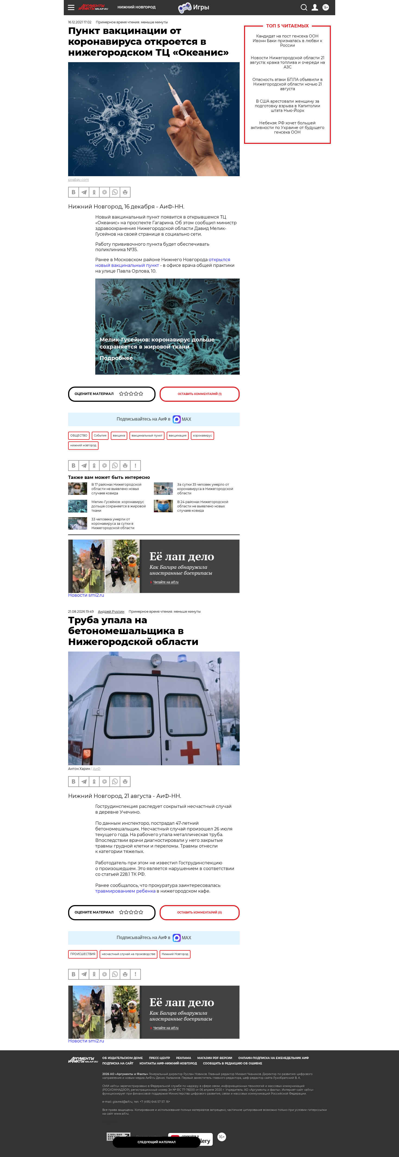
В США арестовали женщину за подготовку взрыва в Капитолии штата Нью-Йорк (287, 106)
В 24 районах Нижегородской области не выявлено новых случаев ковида (202, 506)
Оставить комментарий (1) (200, 394)
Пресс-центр (159, 1058)
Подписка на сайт (117, 1063)
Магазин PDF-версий (214, 1058)
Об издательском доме (122, 1058)
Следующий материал (157, 1142)
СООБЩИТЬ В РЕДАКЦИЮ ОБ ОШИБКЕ (232, 1063)
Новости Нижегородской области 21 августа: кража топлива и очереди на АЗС (287, 62)
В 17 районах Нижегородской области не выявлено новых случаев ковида (116, 488)
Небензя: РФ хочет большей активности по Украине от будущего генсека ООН (287, 128)
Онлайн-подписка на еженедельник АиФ (273, 1058)
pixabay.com (78, 180)
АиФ (96, 769)
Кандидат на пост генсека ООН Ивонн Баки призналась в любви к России (287, 41)
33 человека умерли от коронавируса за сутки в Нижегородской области (112, 523)
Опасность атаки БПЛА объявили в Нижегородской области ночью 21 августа (287, 84)
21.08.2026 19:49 (81, 611)
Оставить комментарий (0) (199, 912)
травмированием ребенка (125, 891)
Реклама (183, 1058)
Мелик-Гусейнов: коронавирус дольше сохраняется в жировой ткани (157, 343)
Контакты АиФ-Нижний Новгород (168, 1063)
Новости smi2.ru (86, 595)
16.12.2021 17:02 (79, 22)
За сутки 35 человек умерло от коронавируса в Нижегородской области (205, 488)
